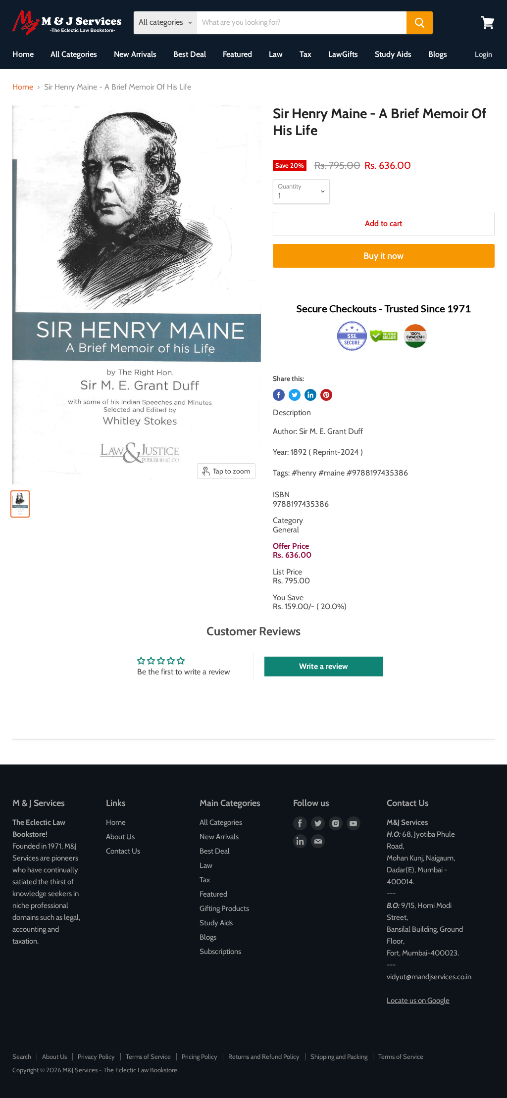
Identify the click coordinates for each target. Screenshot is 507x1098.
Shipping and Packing (338, 1056)
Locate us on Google (418, 1000)
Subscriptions (220, 951)
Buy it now (383, 255)
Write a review (323, 666)
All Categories (74, 54)
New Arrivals (135, 54)
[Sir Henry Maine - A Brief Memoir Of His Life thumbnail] (20, 504)
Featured (237, 54)
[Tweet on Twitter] (295, 395)
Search (21, 1056)
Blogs (437, 54)
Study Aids (393, 54)
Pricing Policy (199, 1056)
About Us (120, 836)
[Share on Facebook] (279, 395)
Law (276, 54)
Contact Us (123, 851)
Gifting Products (224, 908)
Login (483, 54)
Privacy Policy (96, 1056)
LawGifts (343, 54)
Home (23, 54)
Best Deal (189, 54)
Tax (305, 54)
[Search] (419, 22)
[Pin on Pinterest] (326, 395)
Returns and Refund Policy (264, 1056)
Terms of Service (148, 1056)
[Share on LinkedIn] (310, 395)
